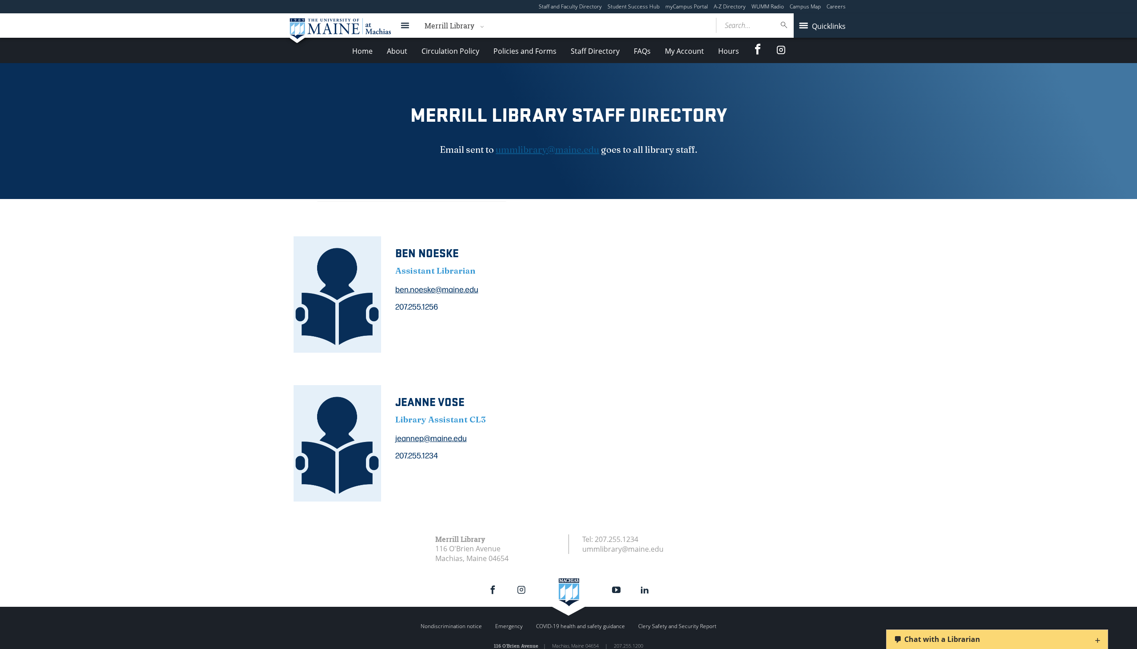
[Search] (784, 25)
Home (362, 51)
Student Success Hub (634, 6)
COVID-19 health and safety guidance (580, 626)
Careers (836, 6)
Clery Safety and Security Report (677, 626)
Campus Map (805, 6)
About (397, 51)
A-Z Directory (730, 6)
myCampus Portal (686, 6)
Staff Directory (595, 51)
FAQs (642, 51)
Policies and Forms (525, 51)
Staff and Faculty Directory (570, 6)
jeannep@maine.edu (431, 438)
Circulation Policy (450, 51)
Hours (728, 51)
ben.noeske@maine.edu (436, 289)
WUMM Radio (767, 6)
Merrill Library (449, 25)
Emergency (509, 626)
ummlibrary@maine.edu (547, 149)
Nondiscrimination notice (451, 626)
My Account (684, 51)
